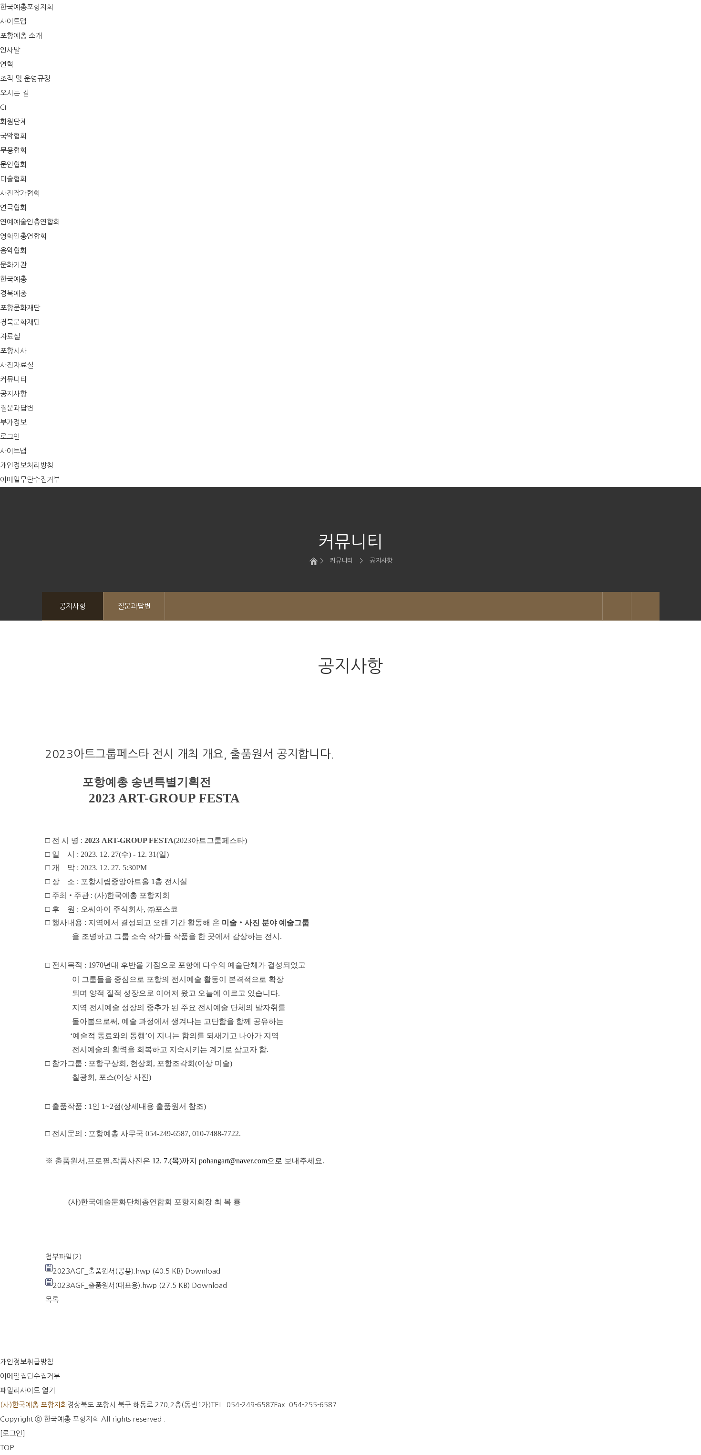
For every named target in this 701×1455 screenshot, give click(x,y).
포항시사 (13, 350)
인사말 (10, 49)
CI (3, 107)
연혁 (6, 64)
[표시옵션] (617, 606)
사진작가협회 (20, 193)
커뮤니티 (13, 379)
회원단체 (13, 121)
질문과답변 (16, 407)
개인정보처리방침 (26, 465)
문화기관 (13, 264)
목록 (52, 1299)
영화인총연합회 (23, 236)
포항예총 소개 (21, 35)
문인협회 (13, 164)
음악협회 (13, 250)
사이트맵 (13, 450)
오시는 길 (14, 92)
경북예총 (13, 293)
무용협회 (13, 150)
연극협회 (13, 207)
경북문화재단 (20, 322)
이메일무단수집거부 (30, 479)
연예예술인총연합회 (30, 221)
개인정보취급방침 (26, 1361)
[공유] (645, 606)
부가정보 (13, 422)
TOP (7, 1447)
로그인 (10, 436)
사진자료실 (16, 365)
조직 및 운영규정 (25, 78)
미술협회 (13, 178)
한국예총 (13, 279)
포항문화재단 (20, 307)
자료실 (10, 336)
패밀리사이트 (27, 1390)
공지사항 (13, 393)
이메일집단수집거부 (30, 1376)
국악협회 (13, 135)
